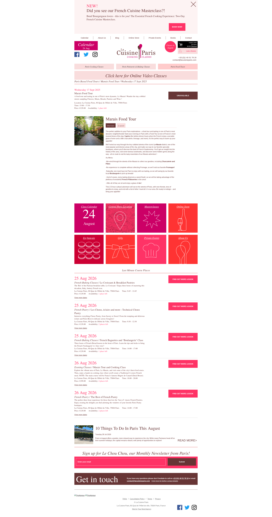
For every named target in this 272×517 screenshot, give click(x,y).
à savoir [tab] (121, 125)
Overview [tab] (110, 125)
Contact (188, 38)
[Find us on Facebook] (76, 54)
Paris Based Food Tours (86, 81)
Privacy (158, 499)
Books (173, 38)
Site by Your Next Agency (141, 509)
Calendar (85, 38)
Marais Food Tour (110, 81)
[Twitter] (86, 54)
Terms (149, 499)
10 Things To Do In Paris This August (127, 428)
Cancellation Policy (137, 499)
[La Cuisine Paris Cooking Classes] (136, 52)
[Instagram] (95, 54)
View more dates (80, 298)
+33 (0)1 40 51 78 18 (187, 57)
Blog (117, 38)
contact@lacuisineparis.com (184, 60)
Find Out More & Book (183, 279)
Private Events (155, 38)
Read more (186, 440)
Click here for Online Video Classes (136, 75)
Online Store (134, 38)
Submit (182, 462)
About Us (102, 38)
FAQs (125, 499)
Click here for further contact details (165, 481)
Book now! (177, 27)
